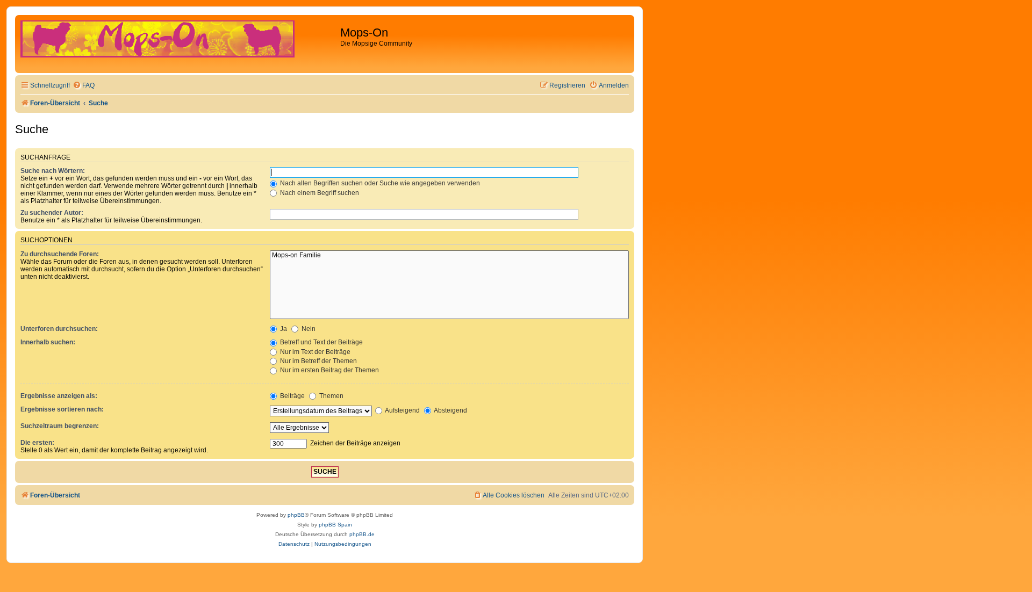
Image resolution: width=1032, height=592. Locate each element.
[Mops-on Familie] (449, 255)
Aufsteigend (402, 410)
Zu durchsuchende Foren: (59, 254)
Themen (330, 396)
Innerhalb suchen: (47, 342)
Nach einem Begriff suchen (318, 193)
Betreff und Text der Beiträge (320, 342)
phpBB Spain (335, 525)
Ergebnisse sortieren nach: (62, 409)
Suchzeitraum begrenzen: (59, 426)
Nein (308, 329)
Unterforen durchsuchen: (59, 329)
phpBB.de (362, 534)
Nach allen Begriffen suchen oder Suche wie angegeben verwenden (379, 183)
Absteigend (450, 410)
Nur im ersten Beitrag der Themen (328, 370)
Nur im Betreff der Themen (317, 361)
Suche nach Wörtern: (52, 171)
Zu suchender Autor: (51, 212)
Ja (282, 329)
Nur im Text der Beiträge (314, 352)
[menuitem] (84, 85)
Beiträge (291, 396)
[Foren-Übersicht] (179, 44)
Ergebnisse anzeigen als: (58, 396)
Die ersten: (37, 442)
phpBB (296, 515)
